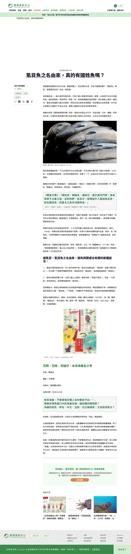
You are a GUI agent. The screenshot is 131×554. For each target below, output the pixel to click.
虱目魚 (17, 97)
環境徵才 (70, 535)
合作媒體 (120, 538)
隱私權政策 (87, 541)
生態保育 (45, 10)
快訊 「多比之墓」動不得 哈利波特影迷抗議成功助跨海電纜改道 (65, 14)
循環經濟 (63, 10)
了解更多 (96, 549)
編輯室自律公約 (72, 538)
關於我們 (103, 535)
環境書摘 (21, 86)
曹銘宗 (19, 89)
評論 (19, 10)
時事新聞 (12, 10)
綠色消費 (80, 10)
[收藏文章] (15, 102)
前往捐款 (80, 480)
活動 (85, 535)
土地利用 (71, 10)
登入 (121, 6)
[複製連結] (32, 102)
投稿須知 (70, 541)
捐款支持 (120, 10)
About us (120, 535)
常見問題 (103, 538)
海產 (25, 93)
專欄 (24, 10)
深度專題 (37, 10)
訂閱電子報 (111, 10)
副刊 (30, 10)
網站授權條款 (88, 538)
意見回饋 (120, 541)
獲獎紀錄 (103, 541)
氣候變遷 (54, 10)
